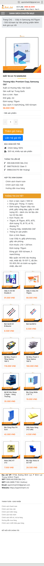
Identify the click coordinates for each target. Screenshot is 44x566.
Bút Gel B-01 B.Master (9, 325)
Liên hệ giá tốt (13, 137)
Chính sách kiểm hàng (9, 512)
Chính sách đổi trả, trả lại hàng (12, 517)
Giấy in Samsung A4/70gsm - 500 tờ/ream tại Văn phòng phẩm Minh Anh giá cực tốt (21, 22)
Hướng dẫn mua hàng (15, 188)
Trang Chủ (7, 19)
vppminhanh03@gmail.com (30, 2)
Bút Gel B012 (31, 324)
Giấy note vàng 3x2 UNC (32, 428)
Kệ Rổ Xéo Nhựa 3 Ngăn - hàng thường (10, 394)
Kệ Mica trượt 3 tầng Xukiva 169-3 (32, 359)
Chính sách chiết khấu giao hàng (13, 523)
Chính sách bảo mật (14, 185)
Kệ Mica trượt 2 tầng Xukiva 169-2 (10, 359)
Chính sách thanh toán (15, 181)
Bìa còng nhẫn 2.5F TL (32, 393)
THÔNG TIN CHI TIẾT (14, 196)
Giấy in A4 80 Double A (9, 292)
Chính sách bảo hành (9, 515)
